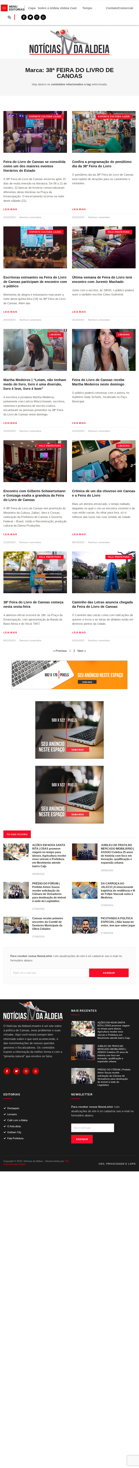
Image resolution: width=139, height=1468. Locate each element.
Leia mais (10, 209)
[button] (9, 17)
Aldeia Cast (68, 8)
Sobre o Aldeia (48, 8)
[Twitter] (30, 17)
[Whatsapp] (43, 17)
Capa (32, 8)
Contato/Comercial (119, 8)
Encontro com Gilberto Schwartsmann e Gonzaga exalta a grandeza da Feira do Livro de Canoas (34, 495)
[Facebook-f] (24, 17)
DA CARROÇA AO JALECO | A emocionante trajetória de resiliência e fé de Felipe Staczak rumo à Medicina (118, 890)
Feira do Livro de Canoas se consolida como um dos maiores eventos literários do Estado (34, 166)
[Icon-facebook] (7, 1071)
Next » (81, 650)
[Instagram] (26, 1071)
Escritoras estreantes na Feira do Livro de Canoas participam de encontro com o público (35, 281)
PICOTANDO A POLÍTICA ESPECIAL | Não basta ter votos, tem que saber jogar (118, 922)
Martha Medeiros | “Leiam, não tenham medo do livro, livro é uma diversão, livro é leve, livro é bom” (34, 384)
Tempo (87, 8)
